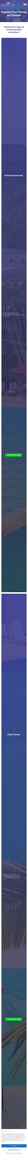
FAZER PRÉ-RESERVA (13, 455)
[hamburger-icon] (25, 4)
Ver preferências (14, 1149)
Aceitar (14, 1145)
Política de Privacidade (17, 1153)
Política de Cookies (9, 1153)
